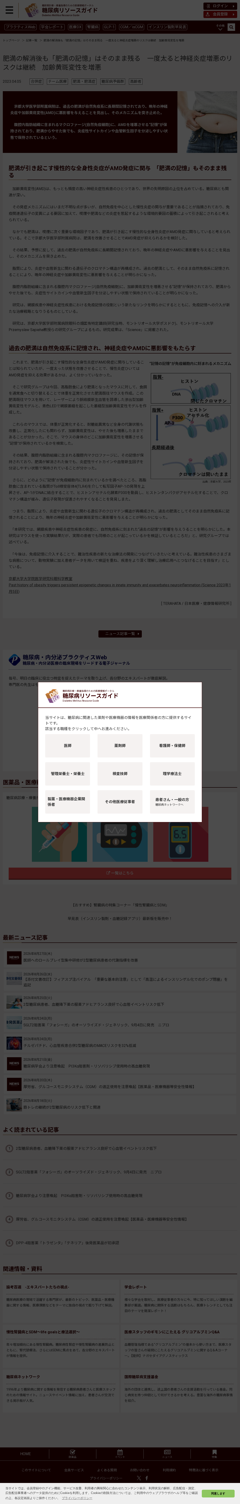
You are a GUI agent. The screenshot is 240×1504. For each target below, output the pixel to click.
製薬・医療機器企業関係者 (66, 802)
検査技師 (120, 774)
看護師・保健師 (172, 745)
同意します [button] (218, 1493)
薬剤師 (120, 745)
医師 (67, 745)
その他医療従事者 (120, 802)
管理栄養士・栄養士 (68, 774)
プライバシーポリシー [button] (77, 1498)
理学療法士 (172, 774)
